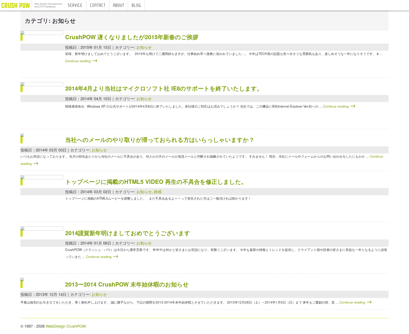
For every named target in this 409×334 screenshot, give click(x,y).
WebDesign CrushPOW (32, 5)
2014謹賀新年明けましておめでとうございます (127, 233)
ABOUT (118, 6)
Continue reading (81, 60)
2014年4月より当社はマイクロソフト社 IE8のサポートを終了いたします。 (164, 88)
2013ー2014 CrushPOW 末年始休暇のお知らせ (127, 284)
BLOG (136, 6)
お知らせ (144, 47)
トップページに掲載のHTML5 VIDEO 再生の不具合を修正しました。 (156, 181)
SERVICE (75, 6)
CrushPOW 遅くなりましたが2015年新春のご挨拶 (131, 37)
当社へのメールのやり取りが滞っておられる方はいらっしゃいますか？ (160, 139)
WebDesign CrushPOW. (66, 326)
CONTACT (97, 6)
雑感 (157, 191)
